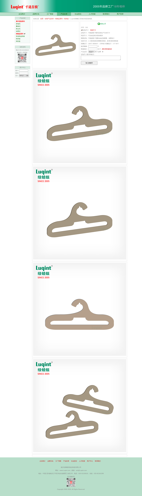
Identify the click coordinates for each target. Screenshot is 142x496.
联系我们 (106, 14)
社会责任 (78, 14)
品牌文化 (36, 14)
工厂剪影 (50, 14)
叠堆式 (18, 26)
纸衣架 (18, 39)
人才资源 (92, 14)
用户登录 (120, 14)
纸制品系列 (59, 19)
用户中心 (90, 461)
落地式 (18, 24)
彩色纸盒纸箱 (20, 36)
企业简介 (22, 14)
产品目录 (64, 14)
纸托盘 (18, 41)
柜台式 (18, 29)
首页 (41, 19)
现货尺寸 (93, 30)
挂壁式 (18, 31)
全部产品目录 (49, 19)
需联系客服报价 (107, 49)
